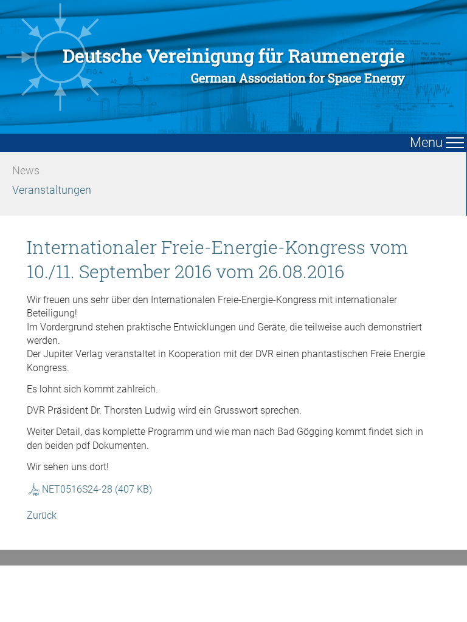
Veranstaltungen (51, 189)
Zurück (42, 515)
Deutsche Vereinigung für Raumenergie (234, 65)
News (26, 170)
